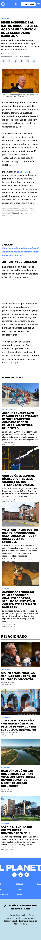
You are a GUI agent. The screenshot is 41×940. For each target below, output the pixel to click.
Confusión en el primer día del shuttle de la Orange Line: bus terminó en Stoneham (19, 480)
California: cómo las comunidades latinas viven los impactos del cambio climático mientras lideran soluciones (18, 778)
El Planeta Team (7, 53)
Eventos (5, 589)
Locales (5, 472)
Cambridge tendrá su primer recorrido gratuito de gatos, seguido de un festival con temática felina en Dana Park (19, 599)
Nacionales (5, 19)
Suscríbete (29, 4)
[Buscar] (16, 4)
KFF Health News (7, 682)
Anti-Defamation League (10, 733)
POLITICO (23, 171)
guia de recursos (9, 410)
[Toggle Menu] (38, 4)
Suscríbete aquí (19, 213)
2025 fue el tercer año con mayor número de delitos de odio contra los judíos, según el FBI (18, 725)
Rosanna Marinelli (9, 442)
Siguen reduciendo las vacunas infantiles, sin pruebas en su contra (18, 676)
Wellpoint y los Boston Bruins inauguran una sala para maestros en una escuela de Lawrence (20, 535)
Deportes (19, 884)
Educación (5, 824)
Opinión (19, 889)
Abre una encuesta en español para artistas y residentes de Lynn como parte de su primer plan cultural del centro (20, 420)
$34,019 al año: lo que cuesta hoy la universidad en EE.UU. (17, 830)
